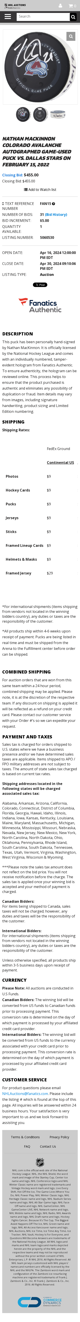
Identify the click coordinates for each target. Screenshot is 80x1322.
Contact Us (48, 1146)
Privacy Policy (59, 1137)
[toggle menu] (7, 16)
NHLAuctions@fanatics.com (25, 1093)
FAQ (27, 1146)
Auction (47, 274)
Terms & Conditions (25, 1137)
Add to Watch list (42, 189)
